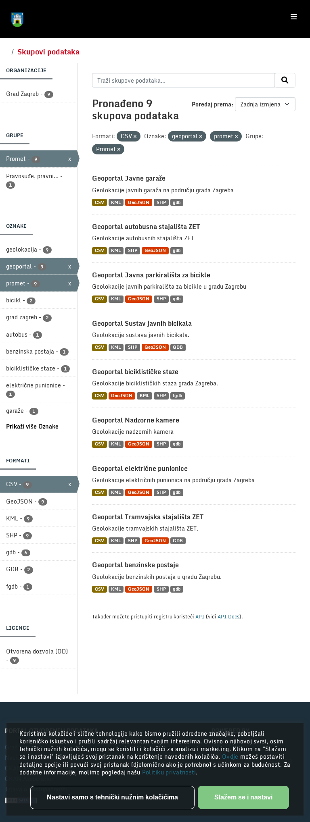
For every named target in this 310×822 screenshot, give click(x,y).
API (200, 616)
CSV (99, 202)
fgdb (177, 395)
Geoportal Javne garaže (128, 178)
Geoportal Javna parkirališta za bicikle (151, 275)
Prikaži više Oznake (32, 426)
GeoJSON (138, 202)
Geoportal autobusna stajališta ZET (146, 226)
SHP (161, 202)
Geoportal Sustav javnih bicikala (142, 323)
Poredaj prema (211, 104)
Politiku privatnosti (169, 772)
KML (116, 202)
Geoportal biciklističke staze (135, 371)
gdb (176, 202)
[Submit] (284, 80)
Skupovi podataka (48, 51)
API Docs (228, 616)
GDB (178, 347)
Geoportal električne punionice (140, 468)
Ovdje (231, 756)
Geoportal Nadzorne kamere (135, 420)
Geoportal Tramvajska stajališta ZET (147, 517)
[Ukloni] (135, 136)
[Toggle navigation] (293, 16)
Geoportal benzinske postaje (135, 565)
